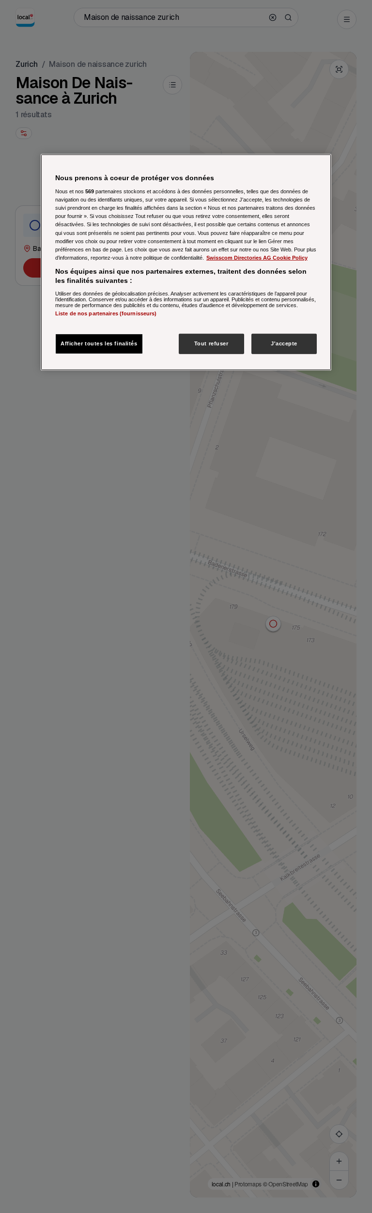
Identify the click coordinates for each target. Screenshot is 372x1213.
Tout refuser (211, 343)
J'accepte (284, 343)
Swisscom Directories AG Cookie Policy (257, 257)
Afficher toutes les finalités (99, 343)
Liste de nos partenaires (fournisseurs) (105, 313)
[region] (186, 262)
